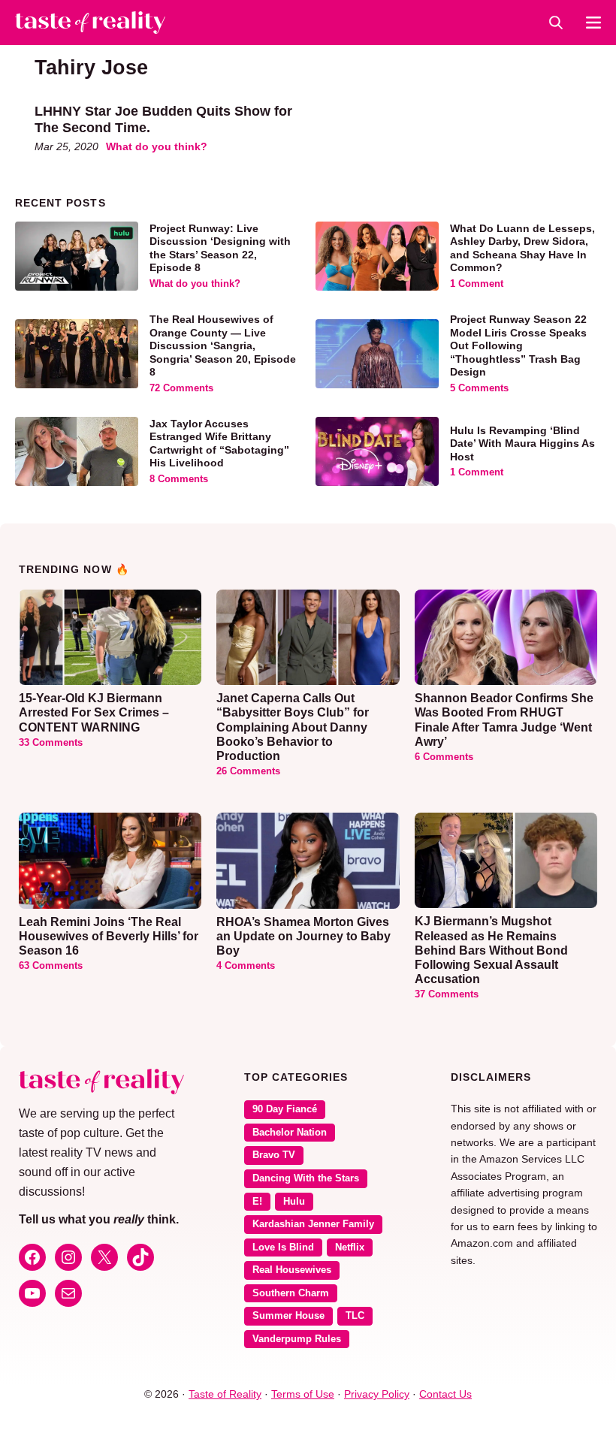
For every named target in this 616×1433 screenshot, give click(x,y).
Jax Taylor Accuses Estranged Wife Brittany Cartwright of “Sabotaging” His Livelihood (219, 443)
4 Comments (245, 966)
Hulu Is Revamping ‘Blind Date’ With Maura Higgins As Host (522, 443)
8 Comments (178, 479)
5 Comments (479, 388)
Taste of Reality (225, 1394)
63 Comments (51, 966)
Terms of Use (302, 1394)
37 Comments (447, 994)
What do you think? (156, 146)
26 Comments (248, 771)
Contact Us (445, 1394)
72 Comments (181, 388)
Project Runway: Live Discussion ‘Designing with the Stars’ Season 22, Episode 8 (220, 248)
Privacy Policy (376, 1394)
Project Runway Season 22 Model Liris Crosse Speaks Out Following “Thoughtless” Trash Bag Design (518, 345)
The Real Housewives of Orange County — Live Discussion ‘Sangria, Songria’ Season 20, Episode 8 (222, 345)
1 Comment (476, 284)
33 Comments (51, 743)
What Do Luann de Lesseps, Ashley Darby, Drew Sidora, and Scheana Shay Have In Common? (522, 248)
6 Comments (444, 757)
